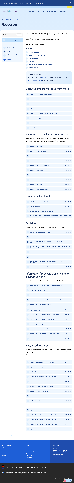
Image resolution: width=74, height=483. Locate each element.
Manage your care (63, 11)
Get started (31, 11)
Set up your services (51, 11)
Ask (67, 480)
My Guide (13, 34)
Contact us (55, 7)
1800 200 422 (59, 448)
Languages (60, 7)
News (65, 7)
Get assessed (41, 11)
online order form (44, 77)
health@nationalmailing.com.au (35, 80)
